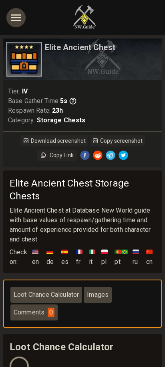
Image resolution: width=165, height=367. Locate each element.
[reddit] (98, 155)
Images (98, 294)
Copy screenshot (121, 141)
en (35, 257)
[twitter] (123, 155)
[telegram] (110, 155)
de (50, 257)
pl (104, 257)
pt (121, 257)
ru (136, 257)
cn (149, 257)
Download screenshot (58, 141)
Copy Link (62, 155)
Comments (33, 312)
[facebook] (85, 155)
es (64, 257)
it (92, 257)
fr (79, 257)
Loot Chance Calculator (46, 294)
